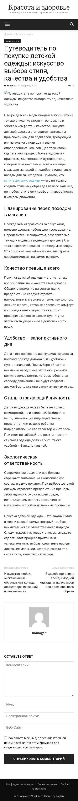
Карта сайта (39, 788)
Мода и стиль (24, 34)
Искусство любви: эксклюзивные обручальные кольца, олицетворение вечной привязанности (21, 582)
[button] (7, 24)
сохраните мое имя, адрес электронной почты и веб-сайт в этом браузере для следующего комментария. (35, 742)
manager (9, 85)
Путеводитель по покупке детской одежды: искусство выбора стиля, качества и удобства (35, 63)
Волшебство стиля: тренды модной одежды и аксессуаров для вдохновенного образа (57, 582)
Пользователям (47, 784)
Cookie (65, 784)
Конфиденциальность (19, 784)
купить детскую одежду (22, 180)
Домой (8, 34)
